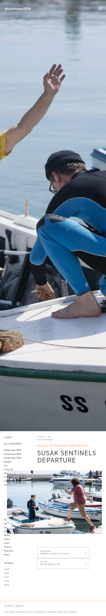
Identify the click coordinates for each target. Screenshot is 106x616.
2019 (6, 581)
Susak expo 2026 (12, 450)
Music (7, 535)
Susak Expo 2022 (12, 458)
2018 (6, 585)
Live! (6, 543)
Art (5, 466)
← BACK (8, 437)
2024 (6, 573)
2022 (6, 577)
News (7, 555)
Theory (7, 547)
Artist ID (8, 470)
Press (7, 539)
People (7, 462)
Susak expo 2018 (78, 446)
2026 (6, 569)
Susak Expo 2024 (12, 454)
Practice (8, 551)
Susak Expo (18, 9)
